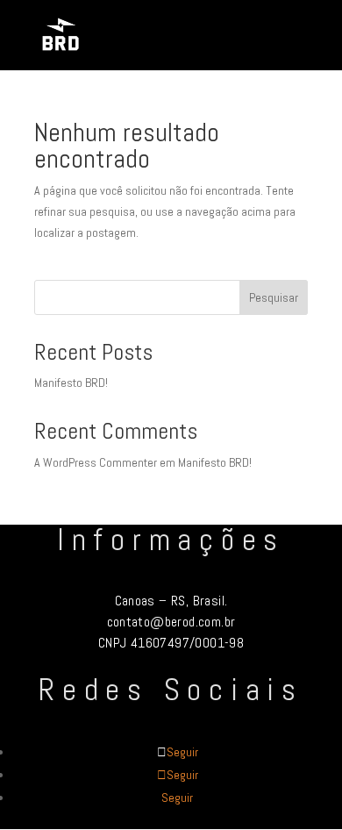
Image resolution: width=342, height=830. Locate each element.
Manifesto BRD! (71, 382)
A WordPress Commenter (95, 462)
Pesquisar (273, 297)
